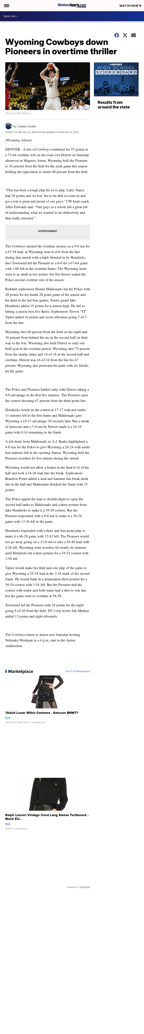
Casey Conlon (27, 126)
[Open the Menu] (6, 5)
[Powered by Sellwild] (84, 887)
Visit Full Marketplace (77, 671)
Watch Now (129, 5)
